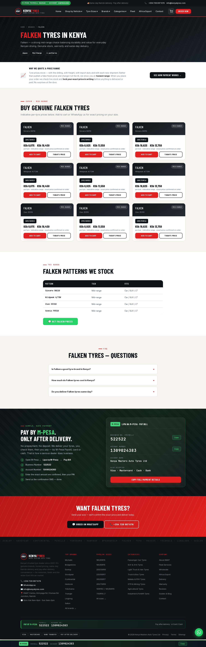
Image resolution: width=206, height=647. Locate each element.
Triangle (68, 593)
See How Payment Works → (167, 75)
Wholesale (163, 569)
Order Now (183, 11)
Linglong (68, 598)
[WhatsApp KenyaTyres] (199, 632)
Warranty (163, 584)
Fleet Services (165, 565)
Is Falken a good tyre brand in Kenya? (71, 369)
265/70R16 (101, 584)
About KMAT (164, 560)
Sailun (67, 603)
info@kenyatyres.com (175, 3)
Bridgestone (70, 565)
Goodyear (69, 574)
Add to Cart (35, 154)
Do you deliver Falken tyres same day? (72, 391)
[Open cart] (171, 11)
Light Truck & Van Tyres (138, 569)
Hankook (69, 584)
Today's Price (59, 154)
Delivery (162, 579)
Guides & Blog (165, 593)
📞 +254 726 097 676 (122, 524)
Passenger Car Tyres (137, 560)
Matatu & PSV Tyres (136, 579)
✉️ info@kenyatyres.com (32, 589)
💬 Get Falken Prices (60, 321)
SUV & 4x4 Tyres (135, 565)
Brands (31, 27)
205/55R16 (101, 569)
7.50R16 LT (101, 593)
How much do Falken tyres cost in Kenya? (73, 380)
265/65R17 (101, 579)
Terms (173, 635)
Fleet (132, 11)
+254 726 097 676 (157, 3)
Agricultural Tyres (135, 589)
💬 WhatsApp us (28, 585)
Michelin (68, 560)
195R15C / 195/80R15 (105, 589)
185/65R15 (100, 560)
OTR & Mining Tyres (136, 584)
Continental (70, 579)
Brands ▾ (106, 11)
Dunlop (68, 569)
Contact (159, 11)
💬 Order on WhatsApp (85, 524)
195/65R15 (100, 565)
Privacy (165, 635)
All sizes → (101, 598)
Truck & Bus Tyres (136, 574)
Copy (176, 437)
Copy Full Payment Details (146, 479)
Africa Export (145, 11)
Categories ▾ (120, 11)
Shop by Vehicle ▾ (73, 11)
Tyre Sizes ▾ (92, 11)
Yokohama (69, 589)
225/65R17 (101, 574)
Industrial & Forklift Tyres (138, 593)
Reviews (162, 589)
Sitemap (182, 635)
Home (58, 11)
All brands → (70, 608)
